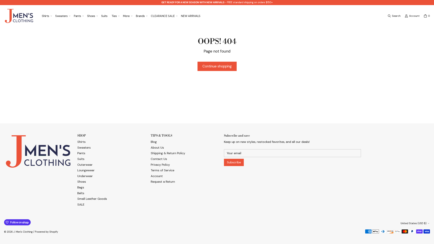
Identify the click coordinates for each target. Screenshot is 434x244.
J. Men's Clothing (23, 231)
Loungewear (86, 170)
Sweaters (84, 148)
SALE (80, 204)
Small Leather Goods (92, 199)
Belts (80, 193)
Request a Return (163, 182)
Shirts (81, 142)
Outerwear (85, 165)
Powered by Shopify (46, 231)
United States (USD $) (414, 223)
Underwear (85, 176)
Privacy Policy (160, 165)
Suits (80, 159)
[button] (46, 16)
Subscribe (234, 162)
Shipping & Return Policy (168, 153)
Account (157, 176)
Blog (154, 142)
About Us (157, 148)
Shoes (81, 182)
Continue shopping (217, 66)
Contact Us (159, 159)
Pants (81, 153)
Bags (80, 187)
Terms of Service (162, 170)
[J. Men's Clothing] (19, 16)
